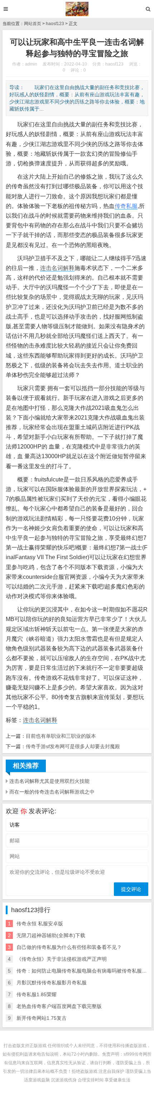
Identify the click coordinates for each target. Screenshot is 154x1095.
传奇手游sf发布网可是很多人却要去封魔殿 (73, 746)
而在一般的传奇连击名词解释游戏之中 (52, 792)
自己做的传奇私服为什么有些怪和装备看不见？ (69, 947)
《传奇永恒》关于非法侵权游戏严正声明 (61, 959)
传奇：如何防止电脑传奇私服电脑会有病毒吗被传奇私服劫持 (84, 971)
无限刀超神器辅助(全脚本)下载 (50, 935)
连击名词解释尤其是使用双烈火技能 (49, 781)
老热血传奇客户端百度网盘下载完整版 (59, 1006)
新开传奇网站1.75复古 (41, 1018)
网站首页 (32, 23)
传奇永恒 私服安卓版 (39, 923)
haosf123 (55, 23)
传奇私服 (126, 206)
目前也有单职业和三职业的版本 (61, 736)
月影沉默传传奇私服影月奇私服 (51, 982)
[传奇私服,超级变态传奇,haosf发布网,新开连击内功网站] (77, 9)
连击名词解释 (57, 268)
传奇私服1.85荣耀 (36, 994)
